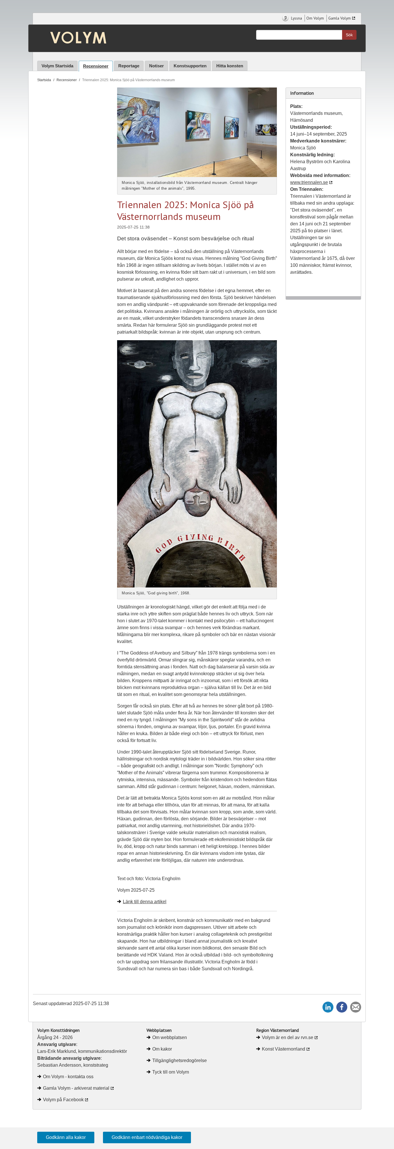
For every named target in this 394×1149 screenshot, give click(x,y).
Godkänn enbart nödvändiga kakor (147, 1137)
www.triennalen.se (309, 182)
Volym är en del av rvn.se (287, 1037)
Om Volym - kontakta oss (68, 1076)
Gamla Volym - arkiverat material (76, 1088)
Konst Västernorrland (283, 1049)
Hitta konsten (229, 65)
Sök (349, 35)
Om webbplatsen (169, 1037)
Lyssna (296, 18)
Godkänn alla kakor (66, 1137)
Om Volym (315, 18)
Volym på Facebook (63, 1099)
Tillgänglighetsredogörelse (179, 1060)
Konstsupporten (190, 65)
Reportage (128, 65)
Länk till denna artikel (144, 901)
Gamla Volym (339, 18)
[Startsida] (74, 38)
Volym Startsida (57, 65)
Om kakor (162, 1049)
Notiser (156, 65)
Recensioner (95, 66)
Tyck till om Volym (170, 1072)
